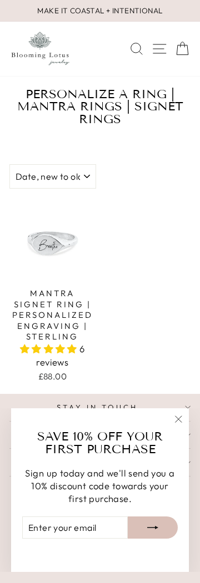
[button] (50, 348)
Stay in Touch (97, 407)
